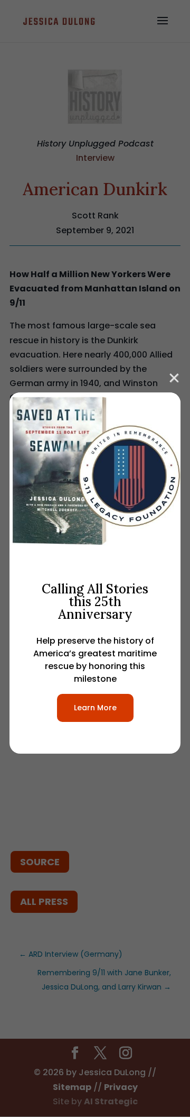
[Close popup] (174, 376)
